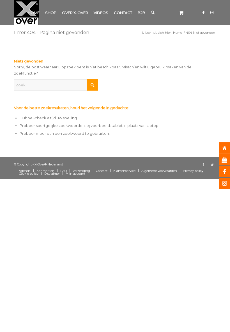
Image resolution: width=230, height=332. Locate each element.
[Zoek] (152, 12)
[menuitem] (33, 12)
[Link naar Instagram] (212, 12)
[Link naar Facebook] (203, 12)
